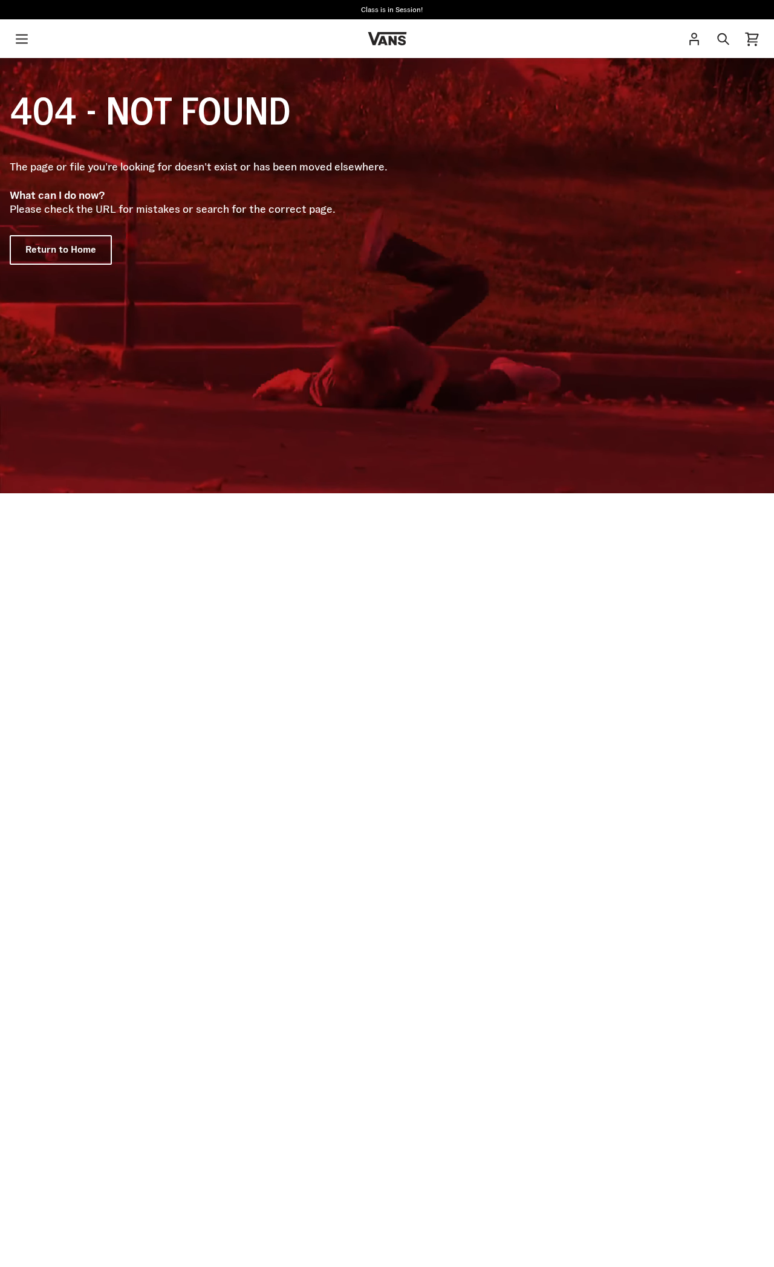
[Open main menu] (21, 38)
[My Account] (694, 38)
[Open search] (723, 38)
